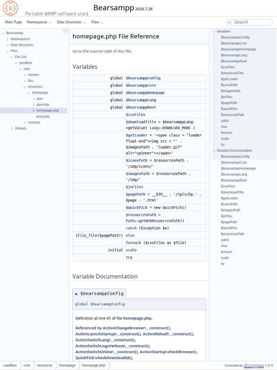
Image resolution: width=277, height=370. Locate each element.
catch (131, 228)
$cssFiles (135, 114)
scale (131, 250)
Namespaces (37, 22)
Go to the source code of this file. (102, 51)
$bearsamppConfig (143, 78)
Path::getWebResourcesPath (153, 221)
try (129, 257)
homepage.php (137, 318)
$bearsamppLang (141, 100)
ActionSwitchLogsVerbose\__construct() (112, 345)
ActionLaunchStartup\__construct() (108, 333)
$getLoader (136, 135)
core (27, 365)
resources (44, 365)
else (130, 235)
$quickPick (136, 207)
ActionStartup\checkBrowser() (168, 351)
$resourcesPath (141, 215)
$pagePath (135, 194)
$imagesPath (138, 173)
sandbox (10, 365)
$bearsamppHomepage (145, 92)
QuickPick (172, 207)
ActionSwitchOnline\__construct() (106, 351)
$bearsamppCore (141, 85)
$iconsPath (136, 160)
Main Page (13, 22)
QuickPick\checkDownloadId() (103, 357)
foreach (133, 243)
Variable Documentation (234, 150)
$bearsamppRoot (141, 107)
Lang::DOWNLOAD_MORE (170, 128)
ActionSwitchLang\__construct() (105, 339)
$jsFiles (134, 187)
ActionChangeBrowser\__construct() (136, 327)
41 (109, 318)
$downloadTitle (141, 122)
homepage (67, 365)
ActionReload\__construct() (168, 333)
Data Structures (69, 22)
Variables (223, 31)
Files (95, 22)
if (77, 235)
